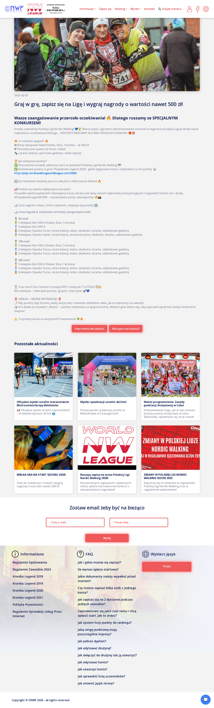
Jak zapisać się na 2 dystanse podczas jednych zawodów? (105, 601)
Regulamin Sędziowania (30, 562)
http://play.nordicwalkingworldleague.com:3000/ (45, 173)
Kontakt (149, 9)
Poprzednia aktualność (89, 329)
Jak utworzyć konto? (92, 669)
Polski (167, 566)
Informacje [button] (87, 9)
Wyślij (107, 538)
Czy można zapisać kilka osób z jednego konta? (107, 590)
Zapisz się (105, 9)
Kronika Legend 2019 (28, 583)
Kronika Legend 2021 (28, 597)
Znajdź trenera (171, 9)
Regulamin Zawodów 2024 (32, 569)
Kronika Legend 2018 (28, 576)
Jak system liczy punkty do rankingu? (105, 623)
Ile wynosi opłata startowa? (98, 569)
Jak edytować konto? (93, 662)
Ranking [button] (120, 9)
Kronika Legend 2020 (28, 590)
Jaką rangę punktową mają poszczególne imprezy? (97, 632)
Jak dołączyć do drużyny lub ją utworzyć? (107, 655)
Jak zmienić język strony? (96, 683)
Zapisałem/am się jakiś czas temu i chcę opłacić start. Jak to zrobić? (107, 613)
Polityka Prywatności (28, 604)
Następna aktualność (125, 329)
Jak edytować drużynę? (94, 648)
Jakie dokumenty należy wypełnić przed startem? (107, 578)
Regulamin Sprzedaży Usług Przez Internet (37, 613)
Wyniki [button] (134, 9)
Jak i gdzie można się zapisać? (99, 562)
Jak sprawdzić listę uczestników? (101, 676)
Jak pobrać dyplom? (92, 641)
